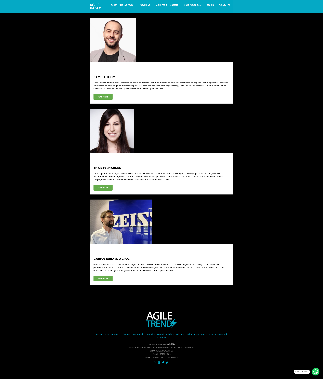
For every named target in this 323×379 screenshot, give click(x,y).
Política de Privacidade (217, 334)
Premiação (145, 5)
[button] (315, 371)
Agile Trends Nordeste (167, 5)
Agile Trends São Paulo (122, 5)
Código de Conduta (195, 334)
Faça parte (224, 5)
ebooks (210, 5)
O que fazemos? (101, 334)
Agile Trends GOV (192, 5)
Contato (161, 337)
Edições (180, 334)
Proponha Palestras (120, 334)
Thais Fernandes (107, 168)
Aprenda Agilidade (165, 334)
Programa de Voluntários (143, 334)
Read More (103, 97)
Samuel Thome (105, 77)
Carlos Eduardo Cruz (111, 259)
